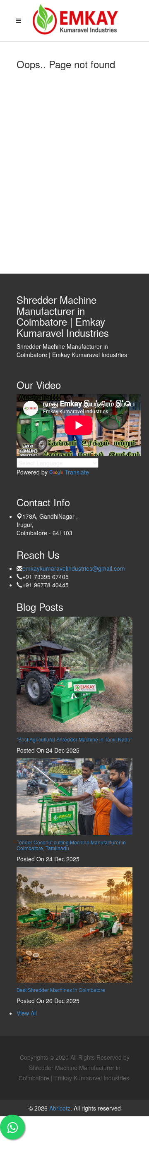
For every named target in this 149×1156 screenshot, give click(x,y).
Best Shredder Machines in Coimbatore (61, 989)
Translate (77, 472)
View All (27, 1013)
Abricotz (59, 1108)
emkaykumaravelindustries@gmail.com (73, 568)
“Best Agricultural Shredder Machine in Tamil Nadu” (74, 739)
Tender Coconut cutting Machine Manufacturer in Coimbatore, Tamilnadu (71, 845)
